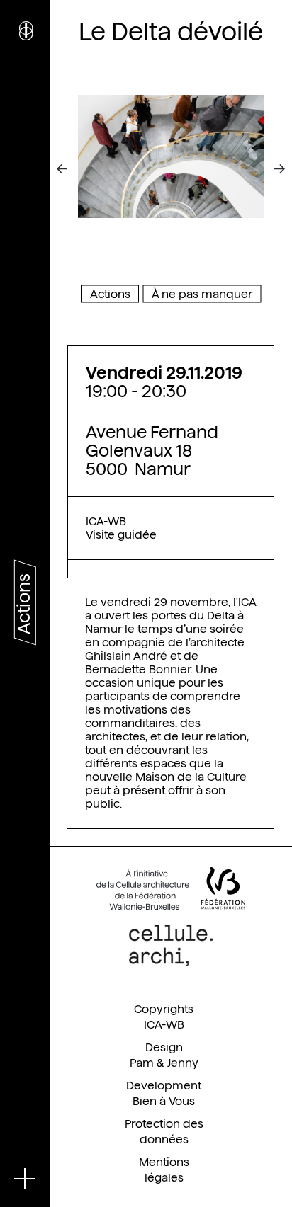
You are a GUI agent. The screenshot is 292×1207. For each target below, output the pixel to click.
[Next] (269, 169)
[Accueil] (25, 35)
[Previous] (72, 169)
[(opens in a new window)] (170, 888)
